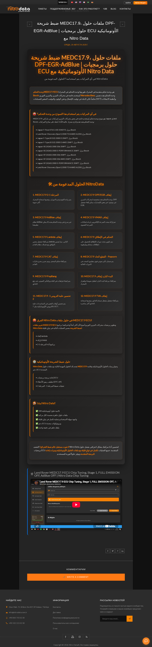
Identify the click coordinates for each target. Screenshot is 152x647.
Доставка (57, 612)
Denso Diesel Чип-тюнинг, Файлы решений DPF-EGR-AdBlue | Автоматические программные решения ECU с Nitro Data (122, 24)
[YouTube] (72, 637)
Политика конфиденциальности (66, 618)
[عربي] (88, 2)
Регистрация (140, 3)
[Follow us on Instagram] (79, 637)
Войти (128, 3)
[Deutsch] (92, 2)
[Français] (84, 2)
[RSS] (86, 637)
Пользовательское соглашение (66, 623)
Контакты (57, 607)
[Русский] (80, 2)
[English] (76, 2)
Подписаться (130, 619)
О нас (55, 628)
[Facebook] (65, 637)
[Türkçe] (72, 2)
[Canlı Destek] (146, 641)
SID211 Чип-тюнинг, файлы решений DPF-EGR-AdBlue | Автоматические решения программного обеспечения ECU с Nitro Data (29, 24)
